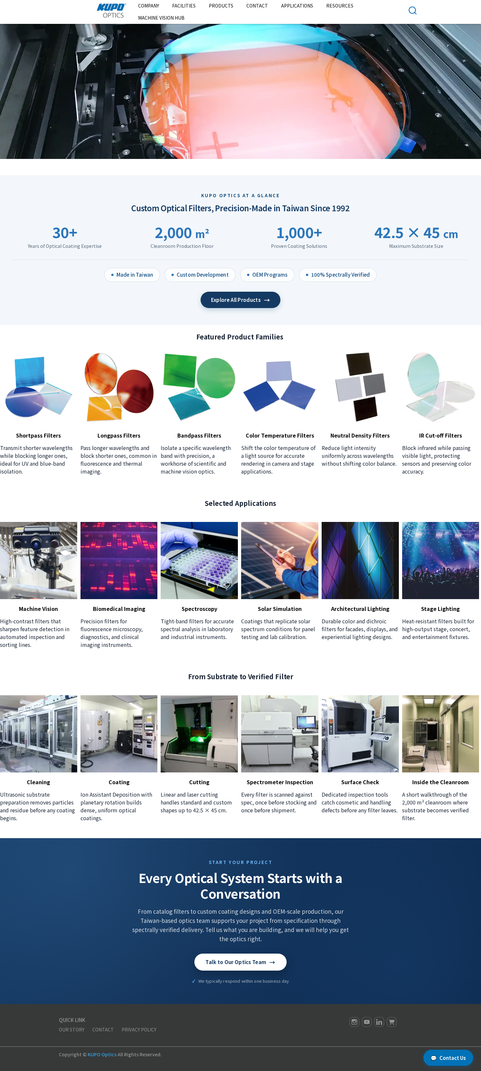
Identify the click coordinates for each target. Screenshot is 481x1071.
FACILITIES (184, 5)
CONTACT (103, 1029)
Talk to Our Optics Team (240, 962)
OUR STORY (71, 1029)
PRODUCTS (221, 5)
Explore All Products (240, 300)
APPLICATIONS (297, 5)
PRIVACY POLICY (139, 1029)
